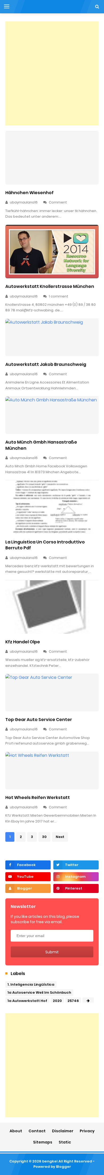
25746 (73, 1000)
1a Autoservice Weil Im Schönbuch (39, 992)
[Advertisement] (52, 73)
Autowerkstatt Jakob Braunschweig (45, 364)
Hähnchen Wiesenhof (29, 193)
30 (44, 836)
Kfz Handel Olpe (22, 642)
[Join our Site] (28, 888)
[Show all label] (88, 1000)
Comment (58, 202)
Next (60, 836)
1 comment (59, 296)
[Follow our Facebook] (28, 865)
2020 (57, 1000)
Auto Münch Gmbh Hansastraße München (41, 445)
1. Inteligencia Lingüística (30, 984)
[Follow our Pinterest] (76, 888)
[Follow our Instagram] (76, 876)
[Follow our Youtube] (28, 876)
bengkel (50, 1161)
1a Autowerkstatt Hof (27, 1000)
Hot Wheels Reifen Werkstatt (37, 797)
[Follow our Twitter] (76, 865)
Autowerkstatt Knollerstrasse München (49, 286)
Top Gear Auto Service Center (38, 719)
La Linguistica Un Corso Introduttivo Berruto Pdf (45, 545)
